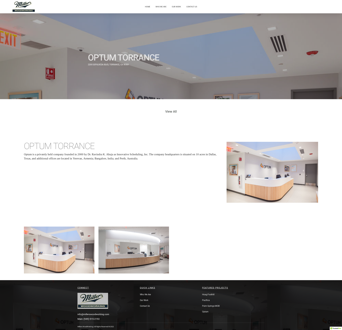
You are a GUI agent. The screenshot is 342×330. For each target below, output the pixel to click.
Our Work (176, 7)
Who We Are (161, 7)
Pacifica (206, 300)
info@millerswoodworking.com (93, 314)
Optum (205, 311)
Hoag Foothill (208, 294)
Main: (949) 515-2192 (88, 319)
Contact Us (191, 7)
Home (147, 7)
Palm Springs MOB (210, 306)
